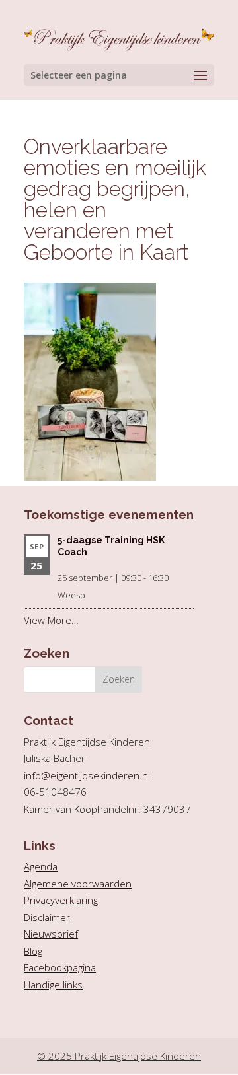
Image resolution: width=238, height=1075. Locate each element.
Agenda (41, 866)
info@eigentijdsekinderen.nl (87, 775)
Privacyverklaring (61, 900)
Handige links (53, 984)
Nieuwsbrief (51, 933)
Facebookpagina (60, 967)
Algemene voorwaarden (78, 883)
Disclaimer (47, 917)
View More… (51, 620)
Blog (33, 950)
